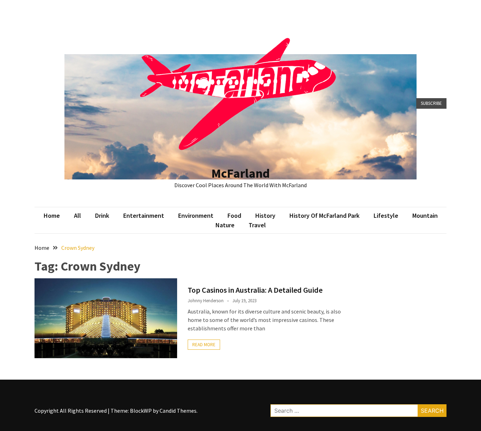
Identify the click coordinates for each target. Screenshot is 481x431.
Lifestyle (386, 215)
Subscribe (431, 103)
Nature (225, 225)
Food (234, 215)
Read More (203, 345)
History (265, 215)
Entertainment (143, 215)
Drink (102, 215)
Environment (195, 215)
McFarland (240, 173)
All (77, 215)
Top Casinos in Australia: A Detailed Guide (255, 290)
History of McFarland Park (324, 215)
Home (52, 215)
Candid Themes (178, 410)
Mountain (425, 215)
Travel (257, 225)
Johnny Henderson (206, 301)
